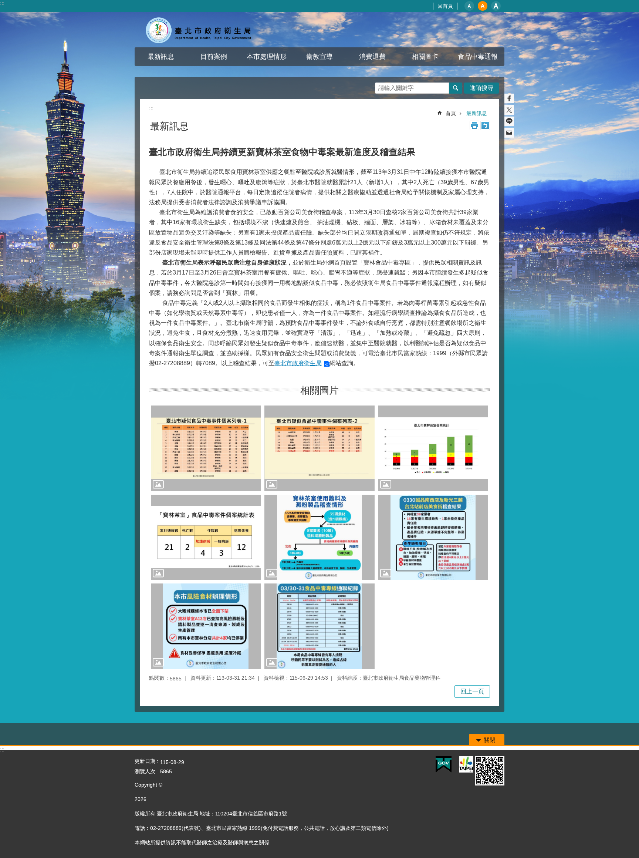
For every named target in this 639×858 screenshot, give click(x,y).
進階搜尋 (481, 88)
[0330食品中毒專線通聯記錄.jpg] (319, 626)
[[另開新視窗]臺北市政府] (466, 764)
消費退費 (372, 56)
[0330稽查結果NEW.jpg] (433, 537)
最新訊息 (161, 56)
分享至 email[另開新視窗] (509, 133)
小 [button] (469, 6)
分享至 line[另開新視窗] (509, 121)
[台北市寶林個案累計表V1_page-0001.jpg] (433, 448)
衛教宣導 (319, 56)
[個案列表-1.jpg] (206, 448)
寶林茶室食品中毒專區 (199, 29)
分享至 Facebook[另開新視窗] (509, 98)
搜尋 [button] (455, 88)
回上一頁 (472, 691)
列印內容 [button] (474, 125)
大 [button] (496, 6)
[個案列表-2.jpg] (319, 448)
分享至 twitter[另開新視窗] (509, 110)
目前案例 (213, 56)
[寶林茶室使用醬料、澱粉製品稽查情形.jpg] (319, 537)
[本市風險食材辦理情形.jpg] (206, 626)
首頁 (451, 113)
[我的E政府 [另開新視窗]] (444, 764)
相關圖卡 (425, 56)
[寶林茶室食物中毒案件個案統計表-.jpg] (206, 537)
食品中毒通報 (478, 56)
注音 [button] (485, 125)
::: (2, 3)
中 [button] (482, 6)
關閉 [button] (490, 740)
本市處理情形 (267, 56)
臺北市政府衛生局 (298, 363)
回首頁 (445, 6)
